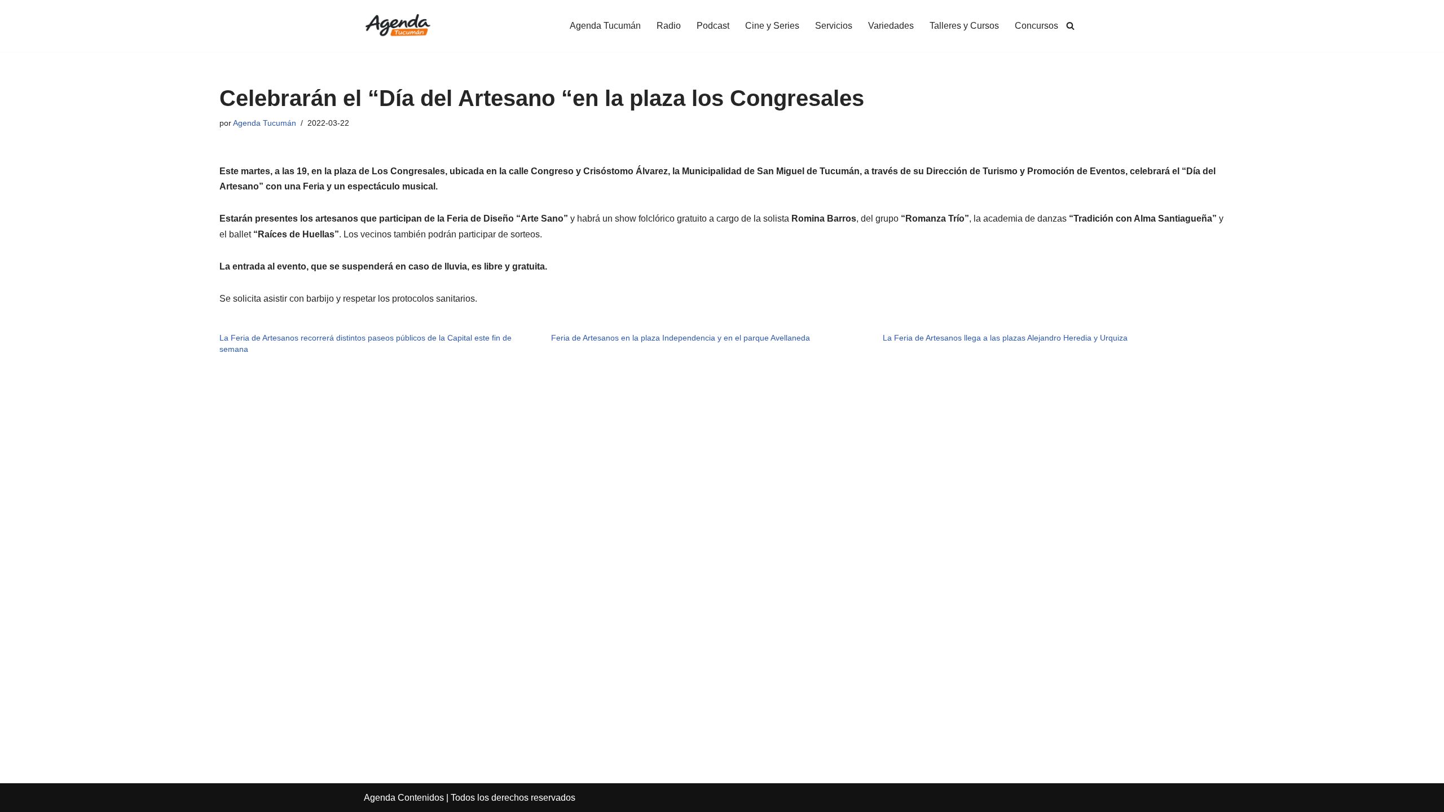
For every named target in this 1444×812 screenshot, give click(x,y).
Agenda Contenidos (404, 797)
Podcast (713, 25)
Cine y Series (772, 25)
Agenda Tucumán (605, 25)
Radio (669, 25)
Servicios (833, 25)
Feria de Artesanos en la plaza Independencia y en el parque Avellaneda (680, 337)
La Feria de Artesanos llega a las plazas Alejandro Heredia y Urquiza (1005, 337)
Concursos (1036, 25)
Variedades (891, 25)
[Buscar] (1070, 25)
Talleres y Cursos (964, 25)
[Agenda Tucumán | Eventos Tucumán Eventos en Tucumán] (398, 26)
